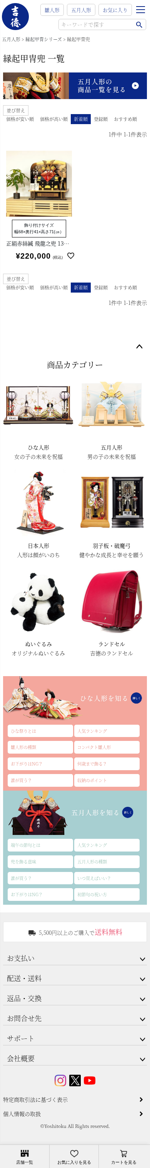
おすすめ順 (125, 119)
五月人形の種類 (92, 861)
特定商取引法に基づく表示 (35, 1099)
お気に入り (115, 9)
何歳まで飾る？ (92, 764)
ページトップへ (139, 347)
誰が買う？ (21, 780)
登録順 (101, 119)
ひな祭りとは (23, 731)
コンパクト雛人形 (94, 747)
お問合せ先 (24, 1018)
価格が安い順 (20, 119)
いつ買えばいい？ (94, 878)
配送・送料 (24, 978)
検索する (139, 24)
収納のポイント (92, 780)
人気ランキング (92, 731)
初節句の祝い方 (92, 894)
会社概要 (21, 1058)
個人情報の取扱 (22, 1114)
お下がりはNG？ (27, 764)
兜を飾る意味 (23, 861)
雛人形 (52, 9)
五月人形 (81, 9)
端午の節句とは (25, 845)
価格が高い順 (54, 119)
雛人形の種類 (23, 747)
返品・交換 (24, 998)
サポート (21, 1038)
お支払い (21, 958)
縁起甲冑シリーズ (43, 39)
